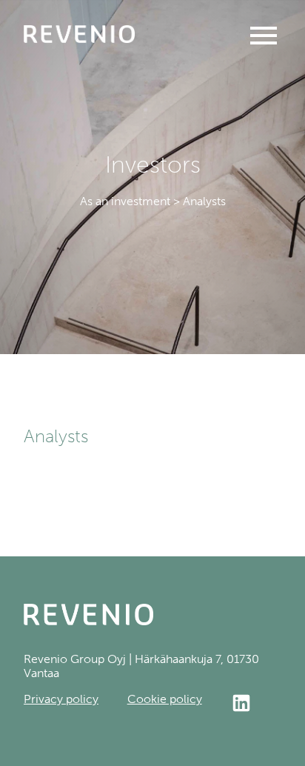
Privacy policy (61, 699)
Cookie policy (164, 699)
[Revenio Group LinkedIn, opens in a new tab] (255, 704)
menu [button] (263, 35)
